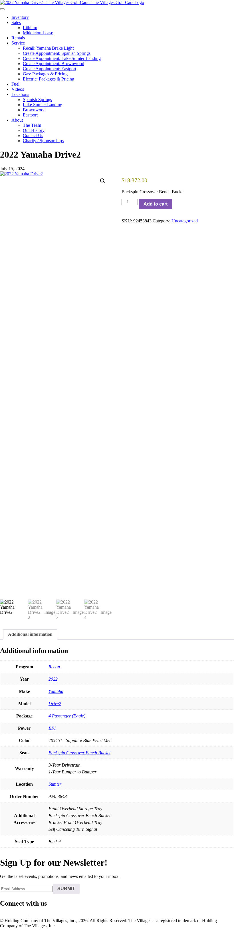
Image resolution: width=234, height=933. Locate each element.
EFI (52, 728)
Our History (34, 130)
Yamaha (56, 691)
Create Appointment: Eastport (49, 68)
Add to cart (156, 204)
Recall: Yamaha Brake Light (48, 48)
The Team (32, 125)
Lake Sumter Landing (42, 104)
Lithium (30, 27)
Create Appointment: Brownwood (53, 63)
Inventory (20, 17)
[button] (103, 181)
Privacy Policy (13, 915)
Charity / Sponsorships (43, 140)
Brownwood (34, 109)
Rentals (18, 37)
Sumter (55, 784)
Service (18, 43)
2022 (53, 679)
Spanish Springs (37, 99)
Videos (17, 89)
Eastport (30, 114)
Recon (54, 666)
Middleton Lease (38, 32)
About (17, 120)
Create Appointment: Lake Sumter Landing (62, 58)
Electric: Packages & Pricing (48, 79)
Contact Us (33, 135)
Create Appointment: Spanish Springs (56, 53)
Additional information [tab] (30, 634)
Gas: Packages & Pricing (45, 73)
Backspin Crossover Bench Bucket (79, 752)
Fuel (15, 84)
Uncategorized (185, 220)
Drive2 (55, 703)
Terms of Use (41, 915)
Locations (20, 94)
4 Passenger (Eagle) (67, 715)
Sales (16, 22)
